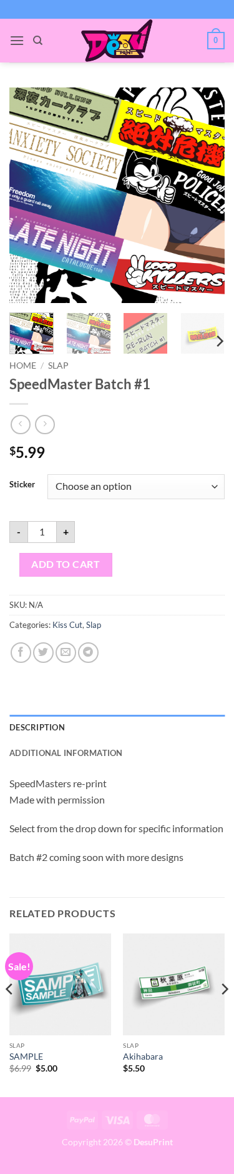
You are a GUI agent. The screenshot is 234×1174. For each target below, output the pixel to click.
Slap (58, 366)
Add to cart (65, 564)
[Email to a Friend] (66, 652)
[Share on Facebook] (21, 652)
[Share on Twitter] (43, 652)
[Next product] (20, 424)
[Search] (37, 40)
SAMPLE (26, 1057)
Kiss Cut (67, 625)
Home (22, 366)
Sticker (22, 484)
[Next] (204, 195)
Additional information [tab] (66, 753)
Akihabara (143, 1057)
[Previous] (29, 195)
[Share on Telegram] (88, 652)
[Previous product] (44, 424)
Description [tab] (37, 727)
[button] (16, 40)
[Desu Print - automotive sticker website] (117, 40)
